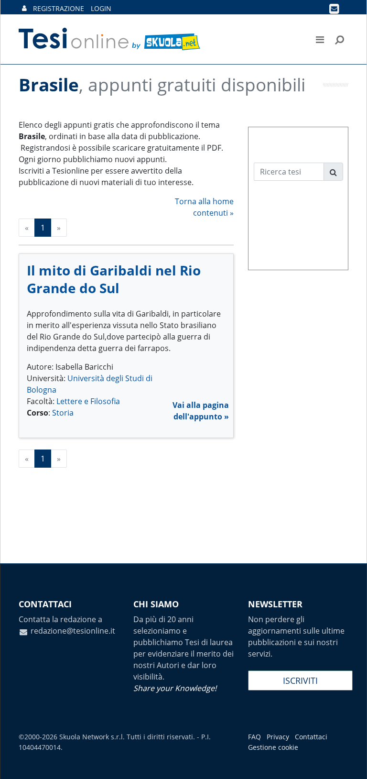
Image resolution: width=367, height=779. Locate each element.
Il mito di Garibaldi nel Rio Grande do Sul (114, 278)
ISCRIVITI (300, 680)
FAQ (254, 736)
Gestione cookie (273, 747)
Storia (63, 412)
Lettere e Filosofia (88, 401)
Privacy (278, 736)
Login (101, 8)
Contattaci (311, 736)
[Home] (110, 39)
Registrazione (58, 8)
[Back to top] (350, 762)
